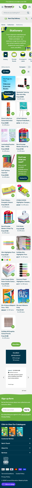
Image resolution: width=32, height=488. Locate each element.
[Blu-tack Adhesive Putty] (24, 296)
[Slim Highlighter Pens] (8, 243)
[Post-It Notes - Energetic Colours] (8, 191)
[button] (4, 377)
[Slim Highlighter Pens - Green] (2, 260)
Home (3, 25)
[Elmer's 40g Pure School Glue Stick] (8, 109)
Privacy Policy (5, 477)
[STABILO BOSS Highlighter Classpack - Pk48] (24, 191)
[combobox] (16, 13)
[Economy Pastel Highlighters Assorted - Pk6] (24, 270)
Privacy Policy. (5, 416)
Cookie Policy (20, 473)
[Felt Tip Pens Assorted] (8, 161)
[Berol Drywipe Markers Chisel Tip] (8, 217)
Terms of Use (25, 414)
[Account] (24, 7)
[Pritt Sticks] (24, 217)
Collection (10, 25)
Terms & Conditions (7, 473)
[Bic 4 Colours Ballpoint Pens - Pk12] (8, 296)
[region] (16, 377)
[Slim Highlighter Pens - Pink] (5, 260)
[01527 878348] (20, 7)
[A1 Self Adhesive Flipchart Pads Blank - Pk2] (24, 109)
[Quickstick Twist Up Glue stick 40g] (24, 83)
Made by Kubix (23, 480)
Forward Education (12, 480)
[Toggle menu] (2, 7)
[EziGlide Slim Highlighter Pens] (24, 243)
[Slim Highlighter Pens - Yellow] (10, 260)
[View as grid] (23, 72)
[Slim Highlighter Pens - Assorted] (7, 260)
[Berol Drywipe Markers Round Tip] (24, 135)
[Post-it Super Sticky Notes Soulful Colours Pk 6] (8, 270)
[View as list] (28, 72)
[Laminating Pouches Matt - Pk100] (8, 135)
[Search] (28, 13)
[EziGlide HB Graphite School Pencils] (8, 322)
